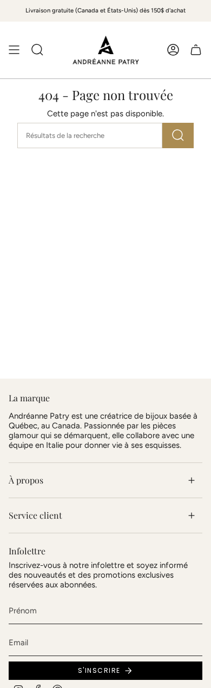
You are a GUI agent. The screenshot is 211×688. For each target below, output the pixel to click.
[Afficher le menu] (14, 50)
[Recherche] (178, 135)
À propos (26, 480)
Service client (35, 515)
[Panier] (195, 50)
